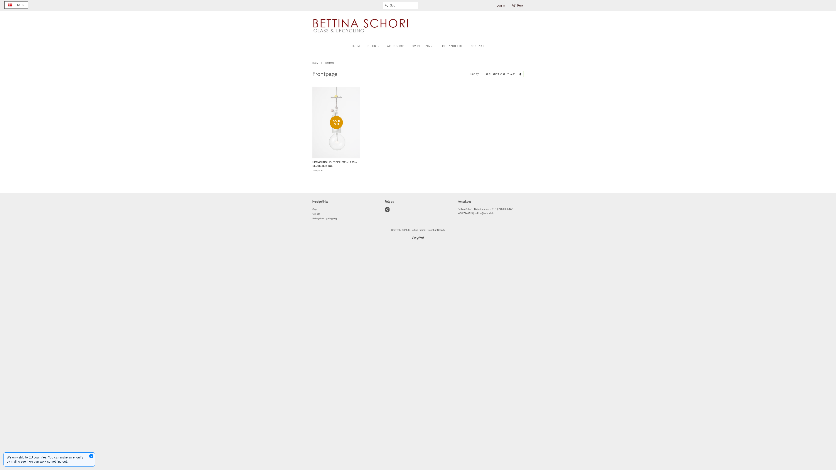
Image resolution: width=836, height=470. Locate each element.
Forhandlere (451, 46)
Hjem (356, 46)
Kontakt (477, 46)
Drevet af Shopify (436, 230)
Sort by (474, 74)
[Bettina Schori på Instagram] (387, 210)
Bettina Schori (418, 230)
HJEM (315, 62)
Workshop (395, 46)
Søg (314, 209)
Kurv (520, 5)
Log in (501, 5)
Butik (372, 46)
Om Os (316, 213)
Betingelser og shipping (324, 218)
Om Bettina (421, 46)
